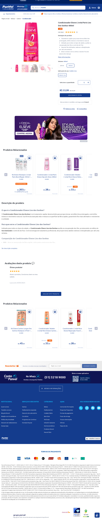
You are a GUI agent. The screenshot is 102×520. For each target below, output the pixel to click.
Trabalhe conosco (6, 410)
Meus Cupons (48, 14)
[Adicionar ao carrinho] (29, 158)
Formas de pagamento (66, 413)
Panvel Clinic (47, 432)
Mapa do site (64, 426)
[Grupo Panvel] (19, 515)
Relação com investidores (8, 416)
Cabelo (19, 18)
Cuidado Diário (48, 413)
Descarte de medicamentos (9, 423)
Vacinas (24, 407)
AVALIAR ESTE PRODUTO (51, 294)
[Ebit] (77, 512)
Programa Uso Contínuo (29, 419)
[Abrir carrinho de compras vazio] (99, 7)
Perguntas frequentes (66, 410)
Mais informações (64, 57)
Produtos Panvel (49, 429)
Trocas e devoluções (66, 419)
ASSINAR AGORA (89, 366)
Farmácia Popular (27, 423)
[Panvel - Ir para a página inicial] (8, 8)
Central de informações (67, 407)
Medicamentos (48, 410)
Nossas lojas (4, 426)
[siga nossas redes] (81, 408)
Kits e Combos (57, 14)
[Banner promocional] (51, 2)
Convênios (25, 416)
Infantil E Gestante (49, 423)
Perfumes (47, 419)
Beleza (13, 18)
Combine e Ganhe (77, 14)
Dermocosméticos (49, 426)
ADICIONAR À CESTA (75, 95)
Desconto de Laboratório (90, 14)
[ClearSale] (66, 512)
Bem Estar (47, 416)
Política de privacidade (7, 419)
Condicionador (26, 18)
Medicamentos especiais (29, 410)
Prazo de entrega (65, 416)
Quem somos (5, 407)
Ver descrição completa (9, 248)
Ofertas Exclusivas (66, 14)
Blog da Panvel (5, 413)
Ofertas (62, 423)
